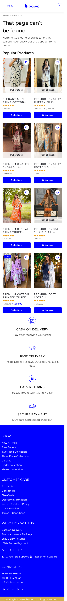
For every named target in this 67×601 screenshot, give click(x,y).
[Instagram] (8, 589)
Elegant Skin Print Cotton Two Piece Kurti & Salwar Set (16, 101)
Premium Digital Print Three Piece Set (16, 231)
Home (6, 15)
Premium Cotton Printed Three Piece (16, 296)
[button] (59, 6)
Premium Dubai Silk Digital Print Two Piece (47, 231)
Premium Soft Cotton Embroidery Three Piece (45, 296)
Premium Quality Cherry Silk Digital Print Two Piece (47, 101)
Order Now (16, 115)
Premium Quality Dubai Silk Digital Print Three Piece (16, 166)
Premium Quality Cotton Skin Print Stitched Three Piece (47, 166)
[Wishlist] (26, 62)
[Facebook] (3, 589)
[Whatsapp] (13, 589)
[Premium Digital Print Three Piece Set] (17, 205)
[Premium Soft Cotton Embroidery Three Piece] (48, 270)
